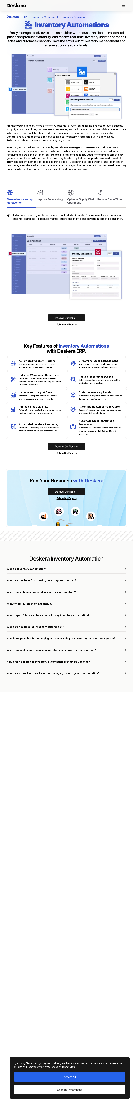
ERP (26, 17)
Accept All (70, 1077)
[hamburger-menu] (123, 5)
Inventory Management (45, 17)
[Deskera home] (13, 16)
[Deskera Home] (16, 5)
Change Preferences (69, 1089)
